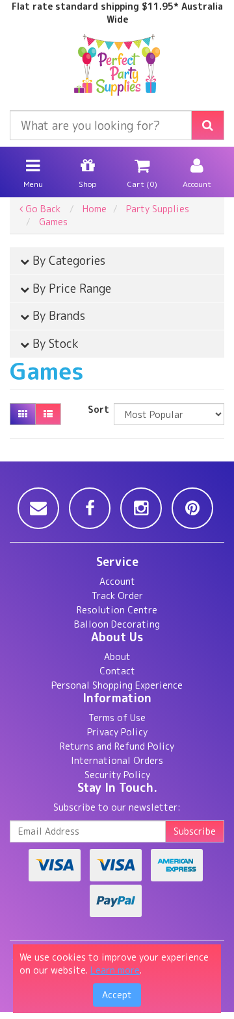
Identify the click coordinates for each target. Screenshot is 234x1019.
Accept (117, 994)
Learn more (115, 970)
